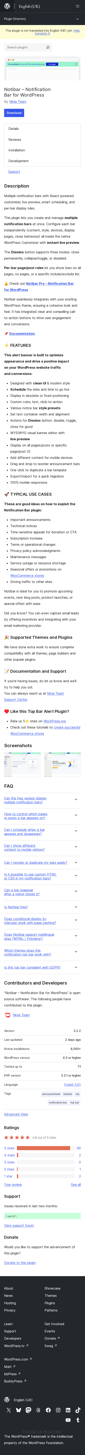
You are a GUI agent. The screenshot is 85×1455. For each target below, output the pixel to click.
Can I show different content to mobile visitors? (24, 848)
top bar (74, 1102)
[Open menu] (78, 6)
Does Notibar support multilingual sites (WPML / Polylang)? (29, 936)
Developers (12, 1338)
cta (77, 1094)
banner (68, 1094)
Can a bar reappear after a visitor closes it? (22, 892)
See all (76, 1184)
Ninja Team (17, 101)
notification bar (58, 1102)
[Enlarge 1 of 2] (35, 758)
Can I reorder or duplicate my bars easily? (35, 863)
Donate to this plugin (20, 1263)
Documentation (22, 333)
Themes (51, 1295)
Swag (51, 1346)
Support (14, 172)
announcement (51, 1094)
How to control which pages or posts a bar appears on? (25, 816)
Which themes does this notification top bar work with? (27, 952)
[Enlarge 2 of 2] (75, 758)
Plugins (50, 1303)
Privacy (9, 1310)
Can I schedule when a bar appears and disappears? (24, 832)
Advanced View (16, 1114)
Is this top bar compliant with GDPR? (32, 967)
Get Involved (54, 1324)
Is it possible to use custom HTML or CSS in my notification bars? (30, 876)
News (8, 1295)
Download (14, 113)
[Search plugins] (48, 47)
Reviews (14, 140)
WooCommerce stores (27, 575)
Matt (10, 1367)
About (8, 1288)
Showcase (52, 1288)
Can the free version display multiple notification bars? (25, 800)
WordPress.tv (16, 1346)
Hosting (10, 1303)
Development (18, 161)
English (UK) (23, 1400)
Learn (8, 1324)
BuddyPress (15, 1381)
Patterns (51, 1310)
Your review (13, 1184)
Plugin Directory (15, 18)
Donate (52, 1338)
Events (50, 1331)
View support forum (19, 1225)
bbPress (12, 1374)
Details (13, 129)
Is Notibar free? (16, 907)
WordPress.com (18, 1359)
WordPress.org (55, 721)
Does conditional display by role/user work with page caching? (30, 921)
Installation (16, 150)
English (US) (72, 1084)
